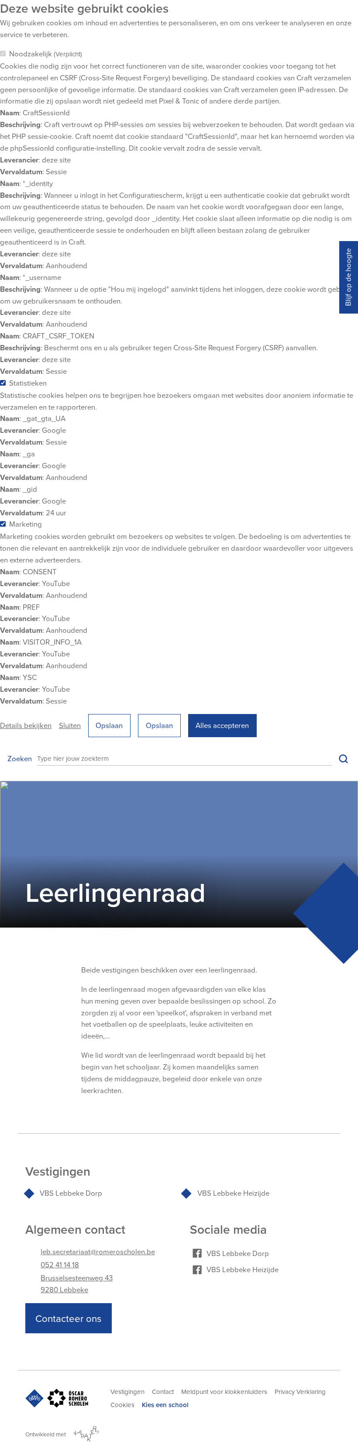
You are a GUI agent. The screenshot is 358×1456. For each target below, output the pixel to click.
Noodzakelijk (45, 53)
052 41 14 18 (60, 1264)
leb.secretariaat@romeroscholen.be (98, 1251)
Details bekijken (26, 725)
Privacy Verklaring (300, 1391)
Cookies (122, 1404)
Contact (163, 1391)
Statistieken (28, 383)
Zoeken (19, 758)
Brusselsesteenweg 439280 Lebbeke (77, 1283)
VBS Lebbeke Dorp (71, 1193)
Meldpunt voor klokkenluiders (224, 1391)
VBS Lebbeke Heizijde (233, 1193)
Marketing (25, 524)
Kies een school (165, 1404)
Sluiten (70, 725)
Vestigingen (127, 1391)
